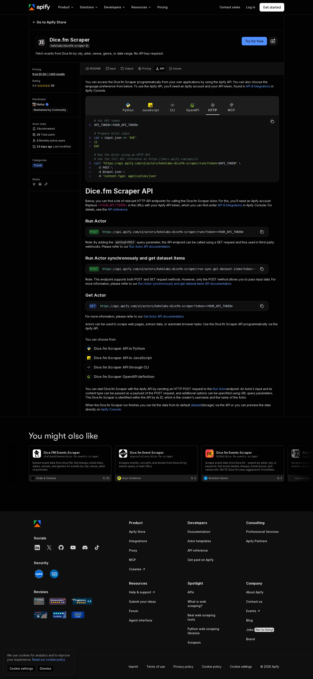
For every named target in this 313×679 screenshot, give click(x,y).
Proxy (133, 550)
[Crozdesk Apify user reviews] (77, 614)
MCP (132, 560)
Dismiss (45, 668)
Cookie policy (211, 666)
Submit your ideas (142, 601)
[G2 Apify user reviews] (40, 614)
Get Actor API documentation (164, 316)
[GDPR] (39, 574)
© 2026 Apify (269, 666)
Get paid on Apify (201, 560)
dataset (196, 405)
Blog (249, 620)
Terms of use (155, 666)
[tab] (93, 68)
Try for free (254, 41)
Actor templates (199, 541)
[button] (145, 522)
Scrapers (194, 642)
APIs (191, 592)
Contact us (254, 601)
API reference (117, 209)
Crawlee (135, 569)
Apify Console (111, 409)
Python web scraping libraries (203, 631)
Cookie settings (241, 666)
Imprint (133, 666)
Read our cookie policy (48, 659)
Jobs (259, 629)
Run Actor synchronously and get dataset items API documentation (184, 283)
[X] (49, 547)
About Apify (254, 592)
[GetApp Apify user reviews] (39, 601)
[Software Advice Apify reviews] (57, 601)
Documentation (199, 531)
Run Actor (219, 389)
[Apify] (39, 7)
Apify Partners (256, 541)
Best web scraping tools (201, 617)
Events (251, 611)
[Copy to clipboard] (272, 121)
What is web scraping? (197, 604)
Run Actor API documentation (149, 246)
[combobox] (273, 41)
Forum (133, 611)
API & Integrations (258, 86)
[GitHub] (61, 547)
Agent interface (140, 620)
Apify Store (137, 531)
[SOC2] (54, 574)
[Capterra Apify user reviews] (81, 601)
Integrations (138, 541)
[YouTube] (73, 547)
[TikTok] (96, 547)
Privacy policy (183, 666)
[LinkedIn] (37, 547)
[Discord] (85, 547)
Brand (250, 639)
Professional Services (262, 531)
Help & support (140, 592)
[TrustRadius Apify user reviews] (59, 614)
